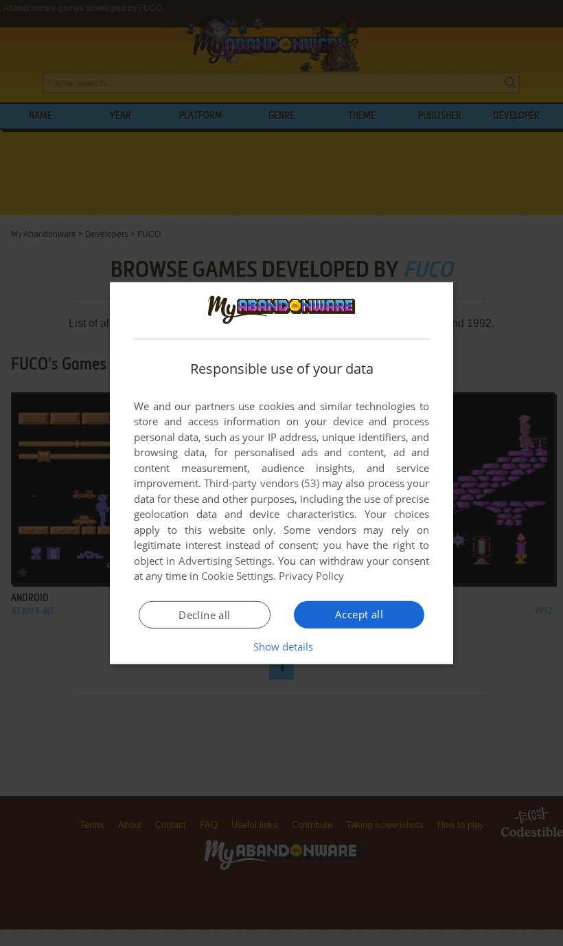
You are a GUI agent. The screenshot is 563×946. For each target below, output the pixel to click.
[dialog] (281, 473)
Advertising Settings (226, 560)
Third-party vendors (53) (261, 483)
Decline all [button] (204, 615)
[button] (282, 646)
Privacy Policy (311, 576)
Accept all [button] (359, 614)
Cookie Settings (237, 576)
